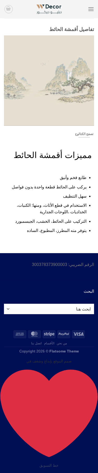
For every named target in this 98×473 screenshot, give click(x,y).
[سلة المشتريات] (8, 9)
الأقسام (49, 343)
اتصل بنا (36, 343)
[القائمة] (91, 9)
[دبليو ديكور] (49, 9)
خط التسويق (49, 465)
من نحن (62, 343)
